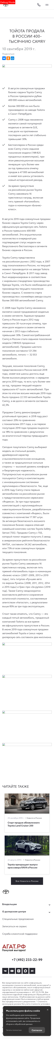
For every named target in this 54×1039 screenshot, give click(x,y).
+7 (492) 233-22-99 (27, 959)
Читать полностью (14, 1030)
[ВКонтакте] (4, 58)
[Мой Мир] (12, 58)
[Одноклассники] (8, 58)
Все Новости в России (27, 880)
